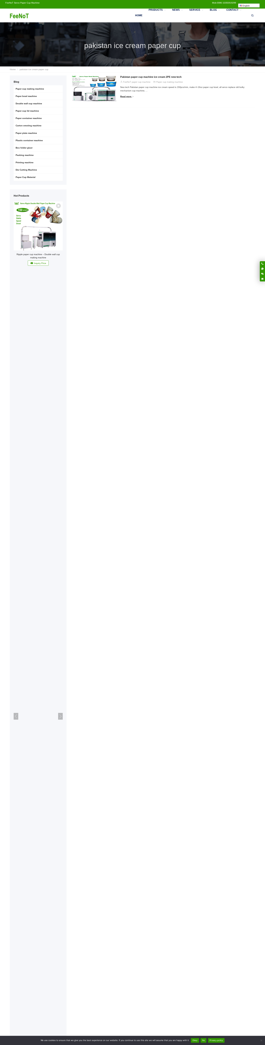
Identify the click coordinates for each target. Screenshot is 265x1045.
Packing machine (25, 155)
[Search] (252, 15)
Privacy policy (216, 1040)
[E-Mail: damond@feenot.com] (262, 278)
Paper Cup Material (25, 177)
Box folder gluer (24, 148)
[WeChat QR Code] (262, 273)
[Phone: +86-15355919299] (262, 263)
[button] (60, 716)
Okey (195, 1040)
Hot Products (21, 195)
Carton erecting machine (28, 125)
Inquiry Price (40, 263)
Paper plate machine (26, 133)
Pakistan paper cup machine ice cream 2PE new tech (151, 77)
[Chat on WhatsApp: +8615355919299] (262, 268)
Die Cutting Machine (26, 170)
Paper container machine (29, 118)
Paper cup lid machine (27, 111)
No (203, 1040)
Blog (16, 82)
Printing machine (24, 162)
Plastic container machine (29, 140)
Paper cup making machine (169, 82)
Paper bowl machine (26, 96)
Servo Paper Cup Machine (27, 3)
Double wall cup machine (29, 103)
